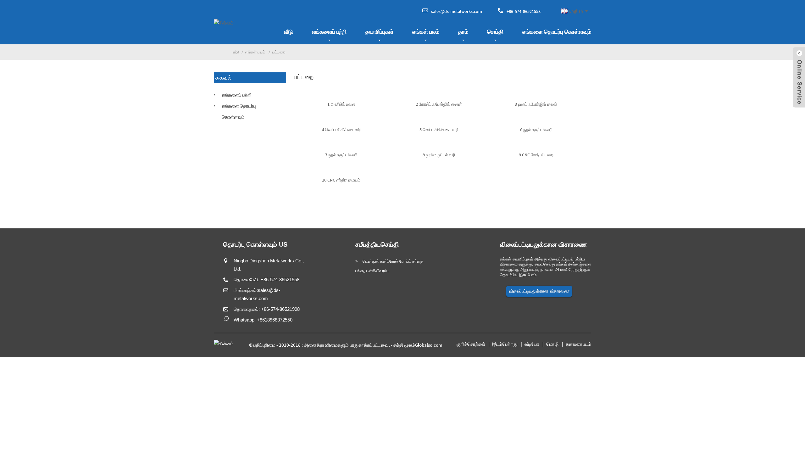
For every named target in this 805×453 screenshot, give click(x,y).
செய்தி (495, 31)
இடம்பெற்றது (505, 344)
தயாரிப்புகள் (379, 31)
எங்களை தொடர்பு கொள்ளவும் (556, 31)
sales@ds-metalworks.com (456, 11)
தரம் (463, 31)
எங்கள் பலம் (425, 31)
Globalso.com (428, 345)
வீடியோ (532, 344)
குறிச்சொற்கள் (471, 344)
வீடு (288, 31)
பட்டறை (278, 52)
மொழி (552, 344)
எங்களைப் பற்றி (329, 31)
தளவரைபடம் (578, 344)
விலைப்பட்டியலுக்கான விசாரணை (539, 291)
